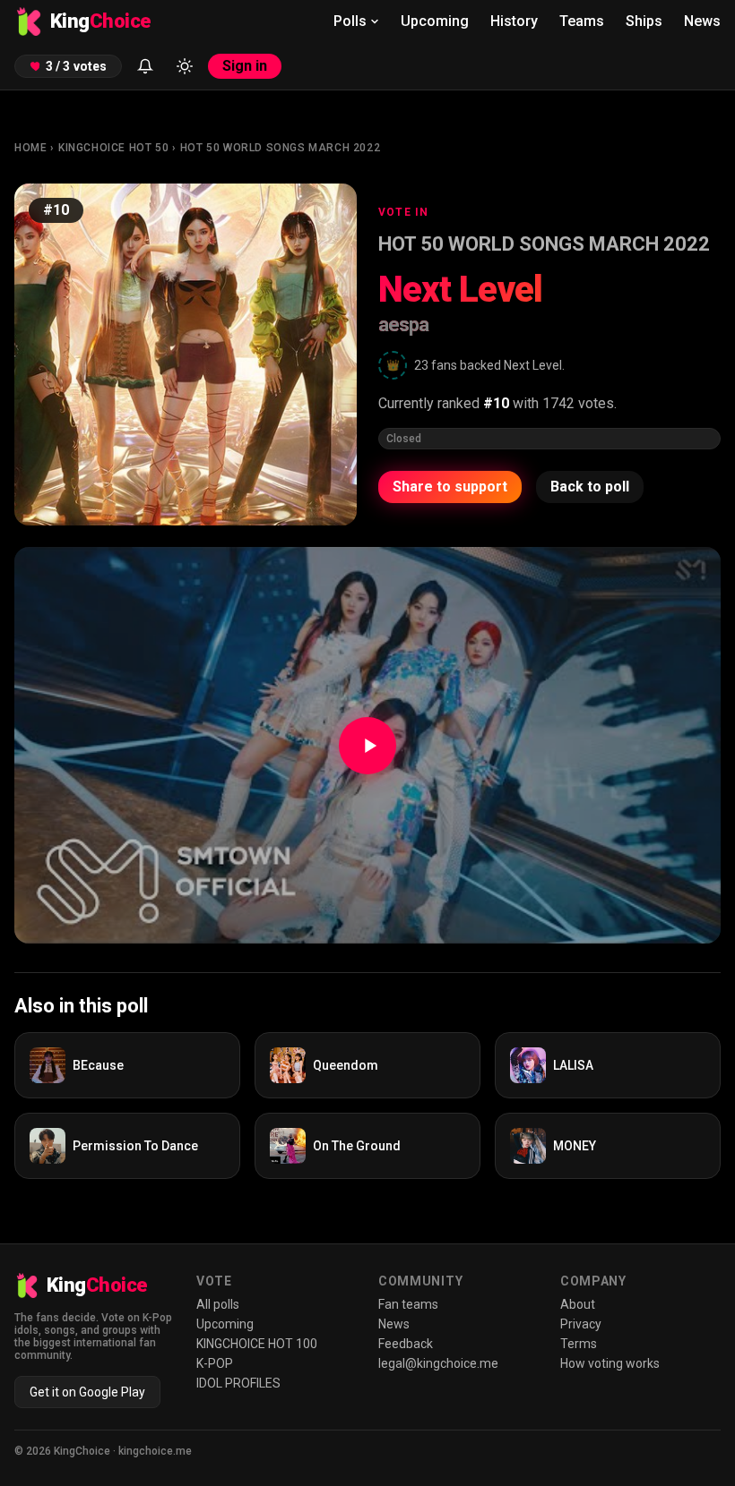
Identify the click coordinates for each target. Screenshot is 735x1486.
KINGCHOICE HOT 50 (113, 147)
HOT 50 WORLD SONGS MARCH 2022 (280, 147)
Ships (644, 21)
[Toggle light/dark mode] (185, 66)
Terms (578, 1344)
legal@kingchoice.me (438, 1363)
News (702, 21)
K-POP (214, 1363)
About (577, 1304)
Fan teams (408, 1304)
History (514, 21)
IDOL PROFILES (238, 1383)
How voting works (610, 1363)
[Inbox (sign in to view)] (145, 66)
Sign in (244, 65)
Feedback (405, 1344)
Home (30, 147)
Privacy (580, 1324)
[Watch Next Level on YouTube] (367, 745)
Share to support (450, 486)
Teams (581, 21)
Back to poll (589, 486)
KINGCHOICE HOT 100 (256, 1344)
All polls (217, 1304)
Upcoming (435, 21)
